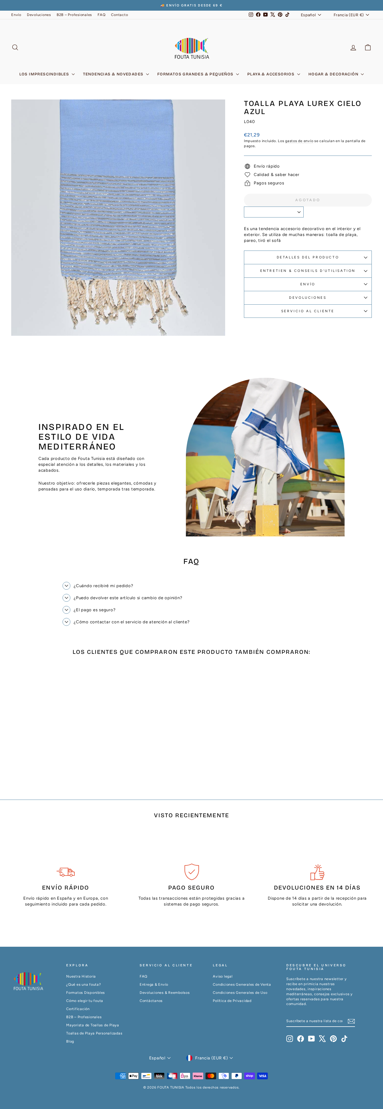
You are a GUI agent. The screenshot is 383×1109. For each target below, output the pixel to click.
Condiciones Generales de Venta (242, 984)
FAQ (101, 15)
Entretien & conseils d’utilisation (308, 271)
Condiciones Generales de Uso (240, 992)
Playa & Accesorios (271, 74)
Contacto (119, 15)
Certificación (78, 1009)
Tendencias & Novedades (114, 74)
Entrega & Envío (154, 984)
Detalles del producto (308, 257)
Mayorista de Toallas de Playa (92, 1025)
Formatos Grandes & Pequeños (196, 74)
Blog (70, 1041)
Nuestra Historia (81, 976)
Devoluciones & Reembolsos (165, 992)
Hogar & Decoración (334, 74)
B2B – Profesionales (74, 15)
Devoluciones (39, 15)
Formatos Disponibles (85, 992)
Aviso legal (222, 976)
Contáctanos (151, 1001)
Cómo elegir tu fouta (84, 1001)
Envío (16, 15)
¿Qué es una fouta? (83, 984)
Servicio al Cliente (307, 311)
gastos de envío (299, 141)
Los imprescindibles (44, 74)
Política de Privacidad (232, 1001)
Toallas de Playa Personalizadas (94, 1033)
